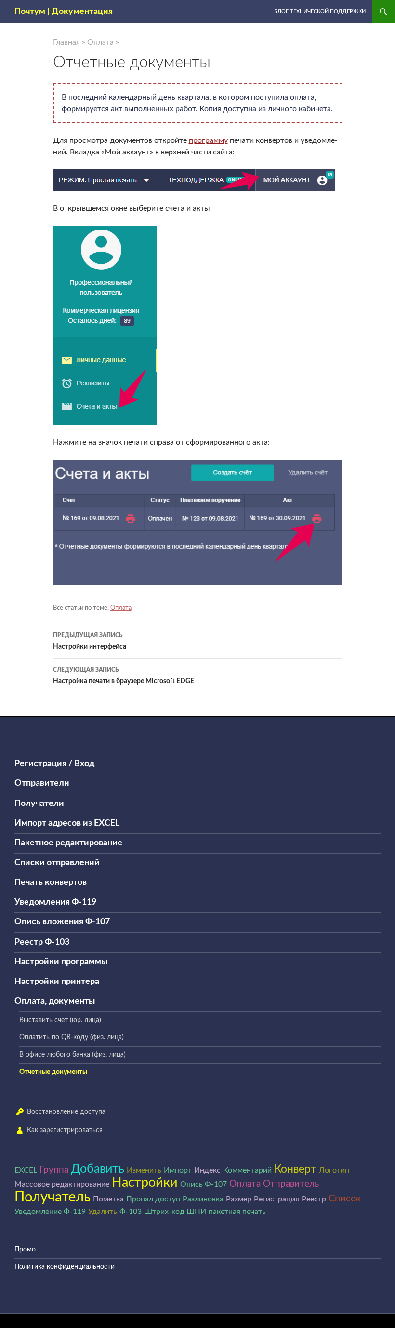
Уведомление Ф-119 (50, 1211)
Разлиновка (203, 1199)
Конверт (295, 1169)
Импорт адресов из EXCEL (66, 823)
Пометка (108, 1199)
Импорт (178, 1170)
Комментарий (247, 1170)
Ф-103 (130, 1211)
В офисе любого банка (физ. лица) (72, 1054)
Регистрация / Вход (54, 763)
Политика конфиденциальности (64, 1267)
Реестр (314, 1199)
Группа (54, 1170)
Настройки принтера (56, 981)
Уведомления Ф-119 (55, 902)
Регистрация (276, 1199)
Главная (66, 42)
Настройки (145, 1182)
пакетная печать (237, 1211)
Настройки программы (60, 962)
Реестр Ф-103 (41, 942)
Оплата (100, 42)
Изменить (144, 1170)
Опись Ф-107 (203, 1184)
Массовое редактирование (61, 1184)
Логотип (334, 1170)
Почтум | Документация (63, 11)
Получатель (52, 1197)
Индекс (207, 1170)
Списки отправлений (57, 862)
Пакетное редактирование (68, 843)
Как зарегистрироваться (65, 1130)
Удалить (102, 1211)
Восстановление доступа (66, 1112)
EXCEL (25, 1170)
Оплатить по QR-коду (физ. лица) (71, 1037)
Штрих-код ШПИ (175, 1211)
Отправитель (291, 1183)
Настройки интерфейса (89, 641)
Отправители (41, 783)
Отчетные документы (53, 1072)
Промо (25, 1249)
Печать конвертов (50, 882)
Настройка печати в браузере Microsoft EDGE (123, 676)
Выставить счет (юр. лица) (60, 1020)
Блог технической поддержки (320, 11)
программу (208, 140)
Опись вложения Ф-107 (62, 922)
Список (345, 1198)
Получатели (39, 803)
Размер (238, 1199)
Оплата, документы (54, 1001)
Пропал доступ (153, 1199)
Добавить (97, 1169)
